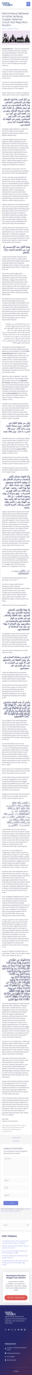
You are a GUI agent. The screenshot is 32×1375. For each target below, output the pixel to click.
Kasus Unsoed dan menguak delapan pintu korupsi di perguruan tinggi (14, 1252)
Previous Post (16, 1137)
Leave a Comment (7, 28)
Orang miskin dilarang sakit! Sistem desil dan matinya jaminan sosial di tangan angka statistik (15, 1262)
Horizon (16, 28)
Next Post (16, 1141)
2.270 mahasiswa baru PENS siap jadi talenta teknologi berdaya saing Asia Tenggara (15, 1242)
